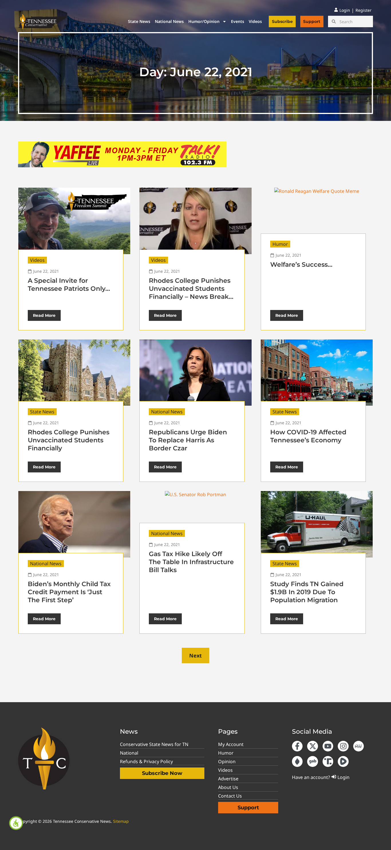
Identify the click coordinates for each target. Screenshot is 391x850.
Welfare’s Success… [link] (301, 264)
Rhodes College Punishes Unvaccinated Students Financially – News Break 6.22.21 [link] (189, 293)
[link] (16, 823)
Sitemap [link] (121, 821)
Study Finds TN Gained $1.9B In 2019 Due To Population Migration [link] (306, 592)
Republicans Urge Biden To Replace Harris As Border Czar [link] (188, 440)
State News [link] (139, 21)
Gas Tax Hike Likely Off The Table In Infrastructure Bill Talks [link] (191, 562)
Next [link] (195, 655)
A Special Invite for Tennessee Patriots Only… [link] (69, 285)
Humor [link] (280, 244)
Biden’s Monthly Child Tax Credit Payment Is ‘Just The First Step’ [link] (69, 592)
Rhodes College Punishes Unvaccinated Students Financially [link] (68, 440)
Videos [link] (255, 21)
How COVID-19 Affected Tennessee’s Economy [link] (308, 436)
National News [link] (169, 21)
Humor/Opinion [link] (204, 21)
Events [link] (237, 21)
